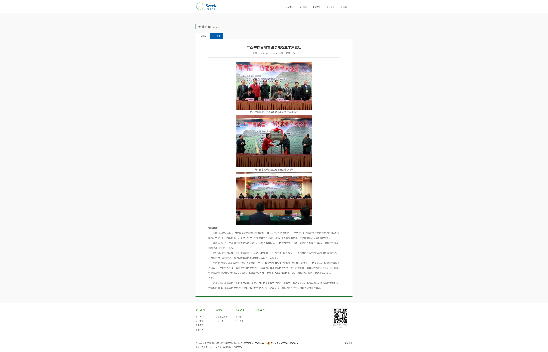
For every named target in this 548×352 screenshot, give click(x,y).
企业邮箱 (348, 343)
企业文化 (200, 321)
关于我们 (303, 7)
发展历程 (200, 325)
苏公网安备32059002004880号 (285, 343)
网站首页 (289, 7)
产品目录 (219, 321)
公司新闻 (202, 36)
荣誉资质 (200, 329)
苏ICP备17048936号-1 (256, 343)
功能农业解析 (221, 317)
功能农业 (317, 7)
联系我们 (344, 7)
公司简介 (200, 317)
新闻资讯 (330, 7)
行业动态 (216, 36)
